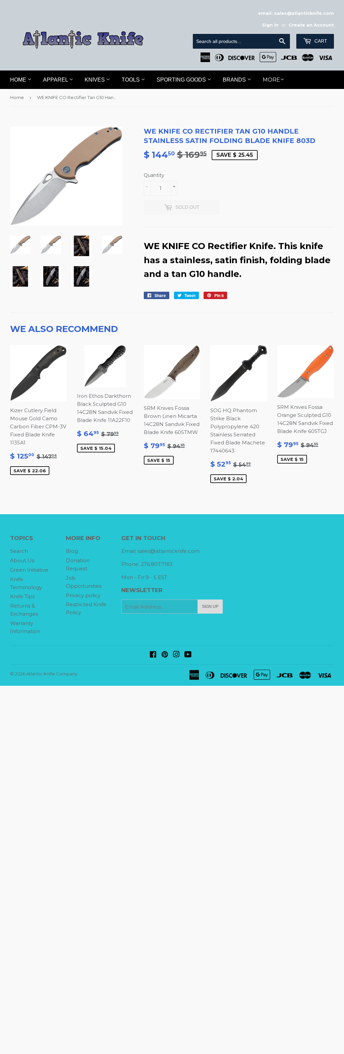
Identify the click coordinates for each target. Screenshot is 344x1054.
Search (19, 551)
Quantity (154, 175)
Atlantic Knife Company (51, 673)
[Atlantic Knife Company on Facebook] (153, 655)
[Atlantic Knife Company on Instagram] (176, 655)
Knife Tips (22, 596)
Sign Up (210, 606)
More (271, 80)
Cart (320, 41)
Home (19, 80)
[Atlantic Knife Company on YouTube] (187, 655)
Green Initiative (29, 570)
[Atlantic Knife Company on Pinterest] (164, 655)
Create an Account (311, 25)
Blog (72, 551)
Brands (235, 80)
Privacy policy (83, 595)
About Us (22, 560)
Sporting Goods (182, 80)
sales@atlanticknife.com (169, 551)
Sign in (270, 25)
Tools (131, 80)
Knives (95, 80)
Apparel (56, 80)
